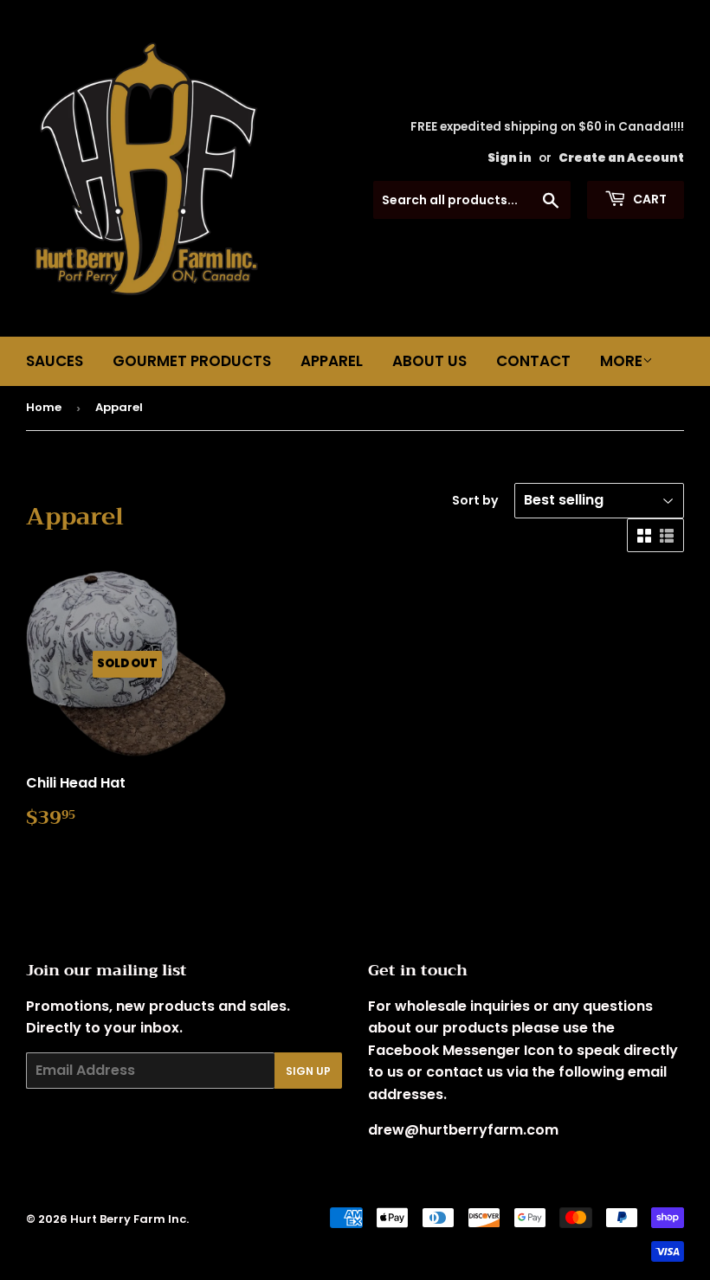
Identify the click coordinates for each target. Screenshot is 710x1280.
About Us (429, 361)
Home (43, 407)
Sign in (509, 158)
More (621, 361)
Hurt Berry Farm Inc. (129, 1219)
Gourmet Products (192, 361)
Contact (533, 361)
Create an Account (621, 158)
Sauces (54, 361)
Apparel (331, 361)
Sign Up (308, 1071)
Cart (648, 199)
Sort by (475, 500)
